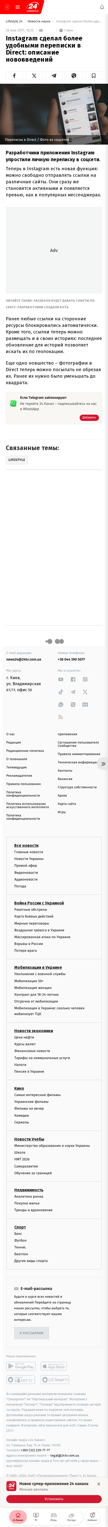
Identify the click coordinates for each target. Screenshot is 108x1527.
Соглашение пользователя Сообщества (78, 744)
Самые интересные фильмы (37, 1095)
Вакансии (65, 779)
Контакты (65, 770)
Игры (62, 812)
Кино (19, 1088)
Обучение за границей (33, 1173)
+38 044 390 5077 (71, 659)
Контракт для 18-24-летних (36, 994)
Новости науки (39, 21)
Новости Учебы (29, 1139)
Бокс (18, 1233)
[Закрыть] (98, 1484)
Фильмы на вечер (29, 1108)
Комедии (21, 1115)
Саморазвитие (26, 1166)
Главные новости (28, 852)
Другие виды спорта (31, 1261)
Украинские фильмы (31, 1102)
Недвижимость (28, 1190)
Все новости (26, 845)
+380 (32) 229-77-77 (35, 1450)
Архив (62, 795)
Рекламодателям (19, 775)
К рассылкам (31, 1333)
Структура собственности (77, 787)
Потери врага (25, 950)
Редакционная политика (25, 751)
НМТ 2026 (22, 1159)
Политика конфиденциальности (23, 794)
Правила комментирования (79, 754)
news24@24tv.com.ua (23, 659)
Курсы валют (25, 1044)
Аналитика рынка (28, 1196)
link (60, 679)
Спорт (20, 1227)
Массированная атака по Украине (42, 937)
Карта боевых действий (33, 916)
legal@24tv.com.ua (64, 1455)
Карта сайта (67, 804)
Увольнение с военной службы (40, 974)
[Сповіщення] (102, 7)
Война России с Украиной (39, 903)
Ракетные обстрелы (30, 909)
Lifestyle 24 (14, 21)
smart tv (21, 1379)
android (21, 1366)
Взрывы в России (28, 944)
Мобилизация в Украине (38, 967)
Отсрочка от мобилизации (36, 1001)
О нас (10, 734)
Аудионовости (26, 879)
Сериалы (21, 1122)
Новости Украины (29, 859)
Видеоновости (26, 872)
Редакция (13, 742)
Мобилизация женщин (33, 988)
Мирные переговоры (31, 923)
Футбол (20, 1240)
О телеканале (16, 759)
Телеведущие (16, 767)
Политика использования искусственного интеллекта (27, 805)
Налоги (20, 1064)
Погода (20, 886)
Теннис (20, 1247)
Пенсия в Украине (29, 1071)
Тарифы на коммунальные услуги (42, 1058)
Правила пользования (23, 784)
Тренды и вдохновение (33, 1210)
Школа (19, 1152)
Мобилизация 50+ (28, 981)
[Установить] (54, 1492)
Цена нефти (24, 1037)
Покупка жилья (26, 1203)
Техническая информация (78, 762)
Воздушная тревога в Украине (39, 930)
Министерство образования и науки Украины (52, 1146)
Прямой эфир (25, 865)
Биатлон (21, 1254)
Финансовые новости (32, 1051)
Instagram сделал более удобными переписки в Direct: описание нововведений (78, 21)
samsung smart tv (55, 1379)
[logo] (33, 7)
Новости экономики (33, 1030)
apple (55, 1366)
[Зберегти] (93, 76)
